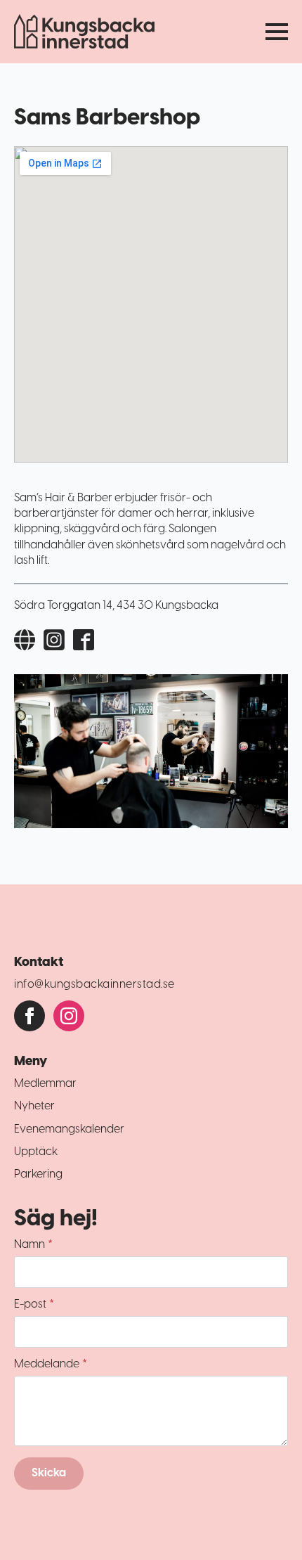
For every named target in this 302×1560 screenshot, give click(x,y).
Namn (33, 1245)
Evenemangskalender (69, 1129)
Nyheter (34, 1106)
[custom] (29, 1015)
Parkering (38, 1174)
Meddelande (50, 1364)
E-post (34, 1304)
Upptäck (36, 1152)
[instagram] (68, 1015)
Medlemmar (45, 1084)
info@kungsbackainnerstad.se (94, 985)
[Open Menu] (276, 31)
